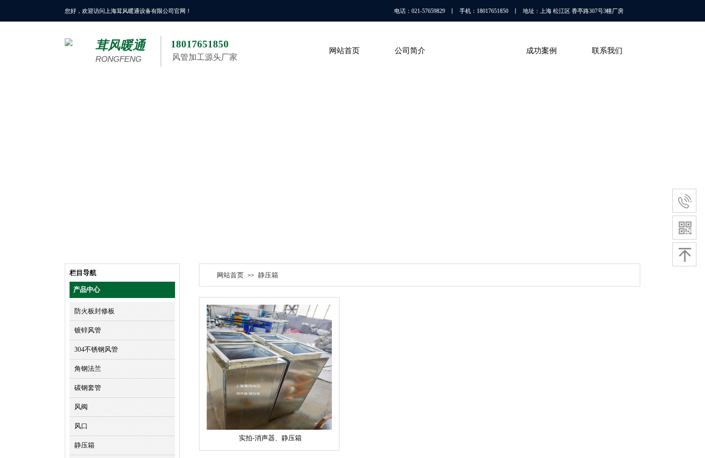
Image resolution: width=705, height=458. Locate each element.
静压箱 (268, 275)
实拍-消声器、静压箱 (270, 438)
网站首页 (230, 275)
